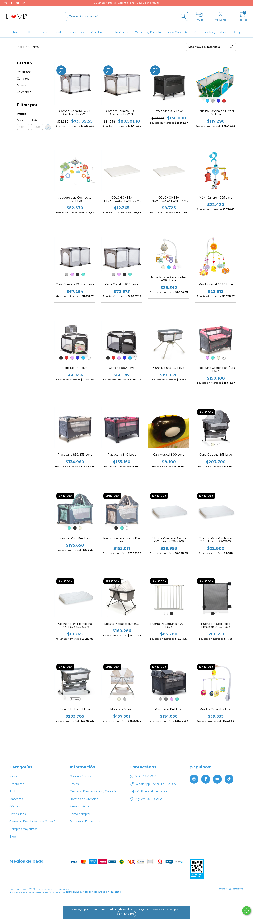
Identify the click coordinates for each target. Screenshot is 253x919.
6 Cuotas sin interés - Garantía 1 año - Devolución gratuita (127, 2)
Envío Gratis (119, 32)
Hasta (34, 120)
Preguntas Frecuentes (85, 821)
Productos (36, 32)
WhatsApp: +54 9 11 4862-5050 (156, 784)
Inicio (17, 32)
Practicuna (24, 72)
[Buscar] (183, 16)
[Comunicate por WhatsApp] (246, 910)
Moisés (21, 85)
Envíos (74, 784)
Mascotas (77, 32)
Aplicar (48, 127)
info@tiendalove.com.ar (151, 791)
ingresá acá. (73, 891)
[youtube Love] (18, 3)
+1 (89, 357)
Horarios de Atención (84, 799)
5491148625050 (145, 776)
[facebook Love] (12, 3)
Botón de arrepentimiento (103, 891)
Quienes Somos (81, 776)
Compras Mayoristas (210, 32)
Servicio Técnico (81, 806)
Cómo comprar (80, 814)
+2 (224, 357)
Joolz (59, 32)
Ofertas (97, 32)
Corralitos (23, 78)
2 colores (75, 699)
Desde (20, 120)
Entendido (126, 914)
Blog (236, 32)
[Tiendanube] (231, 889)
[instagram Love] (6, 3)
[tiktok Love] (23, 3)
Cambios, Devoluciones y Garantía (161, 32)
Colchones (24, 92)
